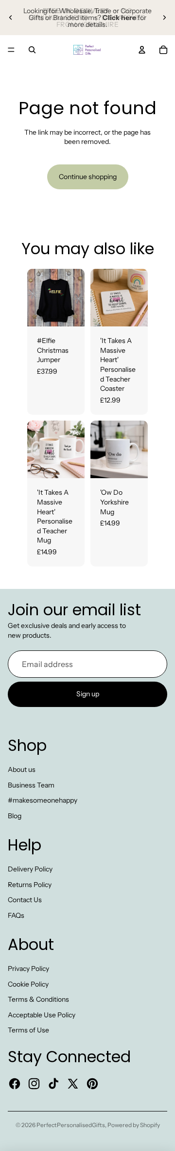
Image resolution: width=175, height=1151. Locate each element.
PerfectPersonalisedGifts (70, 1125)
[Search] (32, 50)
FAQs (16, 915)
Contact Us (25, 899)
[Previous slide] (10, 17)
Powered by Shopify (133, 1125)
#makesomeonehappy (42, 800)
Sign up (87, 693)
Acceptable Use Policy (41, 1014)
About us (21, 769)
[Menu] (11, 50)
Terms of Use (28, 1030)
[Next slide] (164, 17)
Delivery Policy (30, 869)
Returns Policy (30, 884)
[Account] (142, 50)
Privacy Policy (28, 968)
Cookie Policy (28, 984)
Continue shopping (88, 176)
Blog (14, 815)
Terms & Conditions (38, 999)
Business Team (31, 785)
